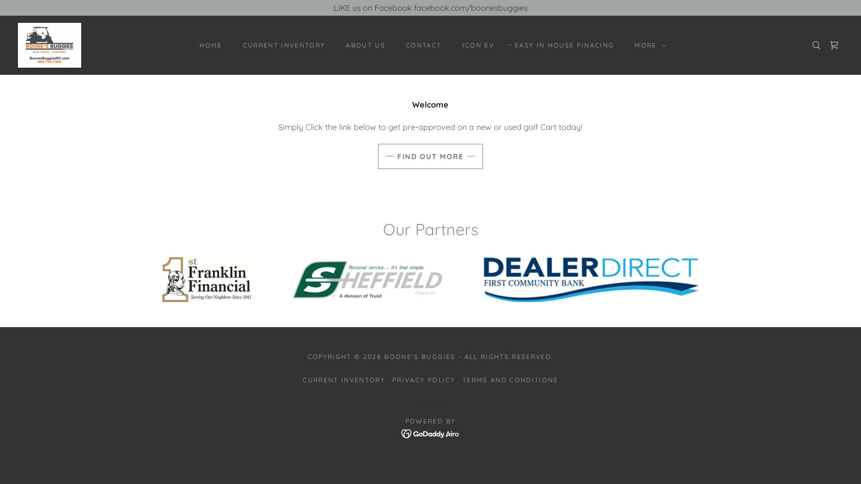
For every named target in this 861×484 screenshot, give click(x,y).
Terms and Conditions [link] (510, 380)
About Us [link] (365, 45)
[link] (49, 44)
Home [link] (211, 45)
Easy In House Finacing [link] (564, 45)
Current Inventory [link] (284, 45)
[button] (647, 45)
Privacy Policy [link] (423, 380)
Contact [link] (423, 45)
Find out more (430, 156)
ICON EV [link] (478, 45)
